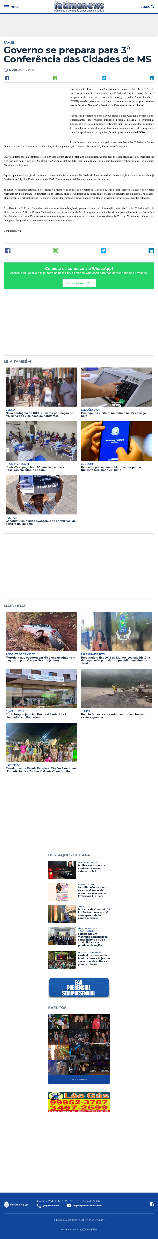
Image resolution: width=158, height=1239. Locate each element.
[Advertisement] (34, 113)
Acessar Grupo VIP (79, 283)
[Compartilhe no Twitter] (104, 78)
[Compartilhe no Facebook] (7, 78)
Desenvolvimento (70, 1229)
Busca (145, 6)
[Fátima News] (79, 6)
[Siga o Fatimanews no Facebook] (152, 1204)
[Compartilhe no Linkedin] (152, 78)
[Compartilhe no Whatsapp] (55, 78)
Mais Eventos (79, 1079)
